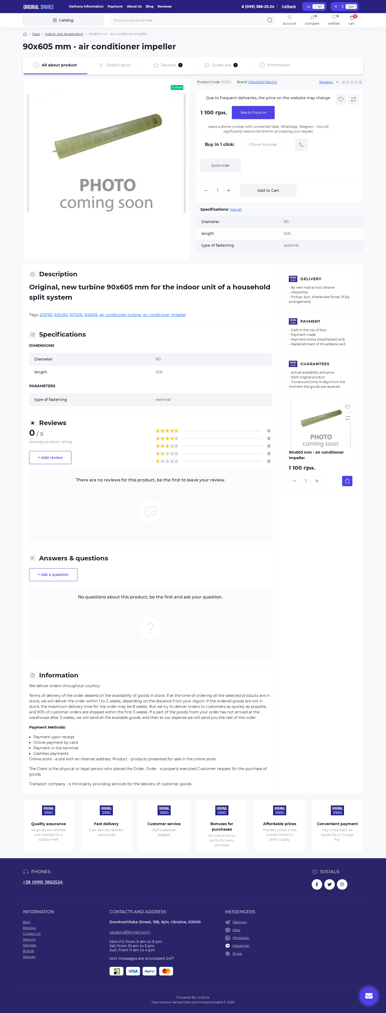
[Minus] (206, 190)
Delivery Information (86, 6)
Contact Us (32, 934)
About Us (134, 6)
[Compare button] (353, 99)
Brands (28, 951)
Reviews (164, 6)
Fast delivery (106, 823)
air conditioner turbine (120, 314)
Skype (237, 954)
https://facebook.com (317, 884)
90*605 (76, 314)
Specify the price (253, 112)
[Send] (301, 144)
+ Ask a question (53, 574)
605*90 (46, 314)
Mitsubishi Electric (262, 82)
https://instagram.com (342, 884)
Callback (289, 6)
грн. (351, 6)
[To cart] (347, 481)
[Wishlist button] (341, 99)
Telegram (239, 922)
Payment (115, 6)
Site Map (29, 945)
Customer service (164, 823)
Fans (36, 34)
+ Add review (50, 457)
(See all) (236, 209)
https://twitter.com (329, 884)
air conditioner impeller (164, 314)
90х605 (91, 314)
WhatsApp (240, 938)
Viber (236, 930)
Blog (149, 6)
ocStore (203, 997)
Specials (29, 957)
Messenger (240, 946)
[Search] (270, 20)
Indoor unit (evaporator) (64, 34)
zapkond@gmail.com (129, 932)
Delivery (310, 279)
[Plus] (228, 190)
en (320, 6)
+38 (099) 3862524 (43, 882)
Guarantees (315, 364)
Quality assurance (48, 823)
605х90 (61, 314)
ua (308, 6)
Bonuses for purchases (221, 826)
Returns (29, 939)
